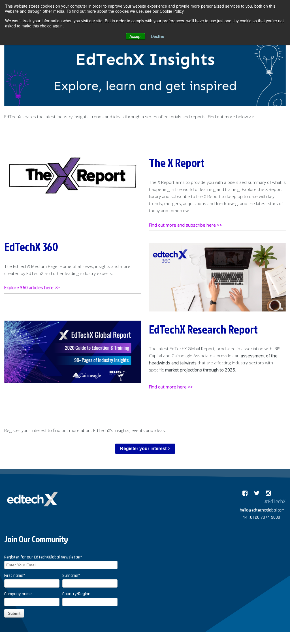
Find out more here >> (171, 387)
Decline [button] (157, 36)
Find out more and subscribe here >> (186, 225)
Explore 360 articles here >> (32, 288)
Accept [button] (135, 36)
